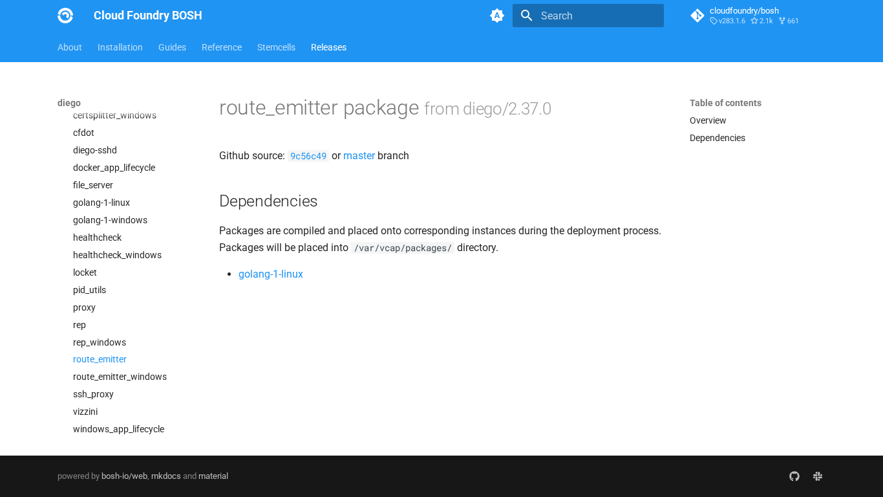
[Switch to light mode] (497, 15)
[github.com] (794, 476)
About (70, 47)
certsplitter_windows (114, 115)
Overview (708, 120)
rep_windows (99, 342)
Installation (120, 47)
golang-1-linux (101, 202)
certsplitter (94, 98)
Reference (222, 47)
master (359, 155)
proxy (84, 307)
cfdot (83, 132)
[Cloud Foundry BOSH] (65, 15)
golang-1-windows (110, 220)
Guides (172, 47)
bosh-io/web (124, 476)
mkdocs (166, 476)
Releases (328, 47)
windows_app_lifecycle (118, 429)
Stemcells (276, 47)
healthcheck (97, 237)
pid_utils (89, 290)
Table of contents (725, 103)
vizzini (85, 411)
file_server (93, 185)
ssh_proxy (93, 394)
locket (85, 272)
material (213, 476)
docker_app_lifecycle (114, 167)
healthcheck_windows (117, 255)
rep (79, 325)
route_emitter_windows (120, 376)
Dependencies (717, 138)
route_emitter (100, 359)
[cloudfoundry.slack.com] (817, 476)
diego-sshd (95, 150)
